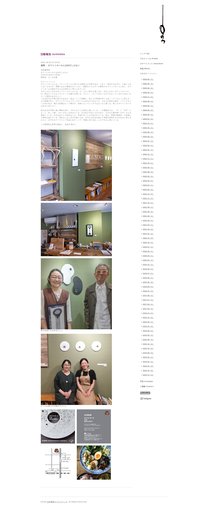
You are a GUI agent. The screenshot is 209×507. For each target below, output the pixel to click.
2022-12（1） (148, 154)
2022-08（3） (148, 172)
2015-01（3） (148, 366)
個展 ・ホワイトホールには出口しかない (60, 65)
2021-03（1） (148, 225)
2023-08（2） (148, 136)
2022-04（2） (148, 181)
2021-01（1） (148, 234)
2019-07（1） (148, 273)
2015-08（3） (148, 353)
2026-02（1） (148, 84)
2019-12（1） (148, 264)
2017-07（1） (148, 300)
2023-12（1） (148, 123)
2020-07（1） (148, 247)
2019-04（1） (148, 278)
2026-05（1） (148, 79)
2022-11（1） (148, 159)
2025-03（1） (148, 92)
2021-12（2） (148, 194)
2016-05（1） (148, 335)
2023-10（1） (148, 128)
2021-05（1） (148, 220)
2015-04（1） (148, 357)
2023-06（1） (148, 145)
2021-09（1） (148, 207)
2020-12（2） (148, 238)
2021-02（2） (148, 229)
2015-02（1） (148, 362)
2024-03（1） (148, 114)
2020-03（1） (148, 256)
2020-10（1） (148, 242)
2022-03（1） (148, 185)
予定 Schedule (146, 381)
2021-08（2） (148, 212)
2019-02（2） (148, 282)
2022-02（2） (148, 189)
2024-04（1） (148, 110)
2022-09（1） (148, 167)
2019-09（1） (148, 269)
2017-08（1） (148, 295)
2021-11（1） (148, 198)
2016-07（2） (148, 326)
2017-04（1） (148, 304)
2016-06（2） (148, 331)
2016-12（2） (148, 313)
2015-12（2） (148, 344)
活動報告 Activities (148, 74)
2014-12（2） (148, 370)
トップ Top (144, 54)
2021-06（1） (148, 216)
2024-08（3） (148, 101)
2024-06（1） (148, 106)
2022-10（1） (148, 163)
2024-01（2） (148, 119)
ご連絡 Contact (147, 386)
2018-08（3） (148, 287)
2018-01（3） (148, 291)
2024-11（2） (148, 97)
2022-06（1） (148, 176)
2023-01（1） (148, 150)
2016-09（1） (148, 322)
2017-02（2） (148, 309)
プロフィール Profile (149, 59)
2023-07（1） (148, 141)
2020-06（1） (148, 251)
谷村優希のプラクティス (57, 502)
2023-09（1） (148, 132)
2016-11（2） (148, 317)
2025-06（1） (148, 88)
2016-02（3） (148, 339)
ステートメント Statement (151, 64)
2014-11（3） (148, 375)
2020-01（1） (148, 260)
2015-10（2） (148, 348)
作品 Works (145, 69)
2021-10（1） (148, 203)
